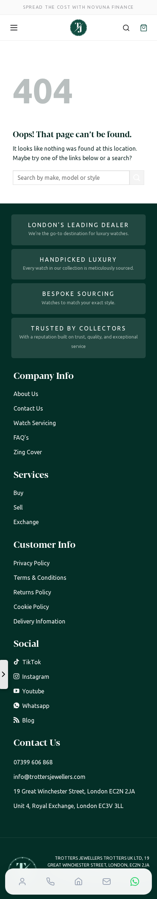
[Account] (22, 881)
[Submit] (137, 177)
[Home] (79, 881)
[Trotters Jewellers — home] (78, 27)
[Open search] (126, 27)
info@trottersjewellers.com (49, 776)
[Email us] (106, 881)
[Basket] (143, 27)
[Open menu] (14, 28)
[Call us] (51, 881)
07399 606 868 (33, 762)
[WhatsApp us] (134, 881)
